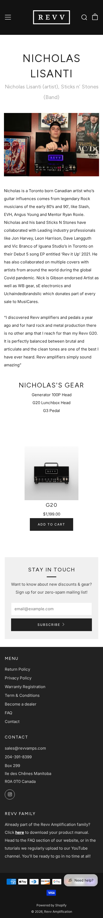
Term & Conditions (22, 695)
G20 (52, 505)
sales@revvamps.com (25, 748)
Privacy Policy (18, 677)
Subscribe (49, 625)
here (19, 832)
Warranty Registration (25, 686)
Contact (12, 721)
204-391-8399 (18, 756)
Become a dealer (20, 704)
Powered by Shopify (51, 905)
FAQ (8, 712)
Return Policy (17, 669)
